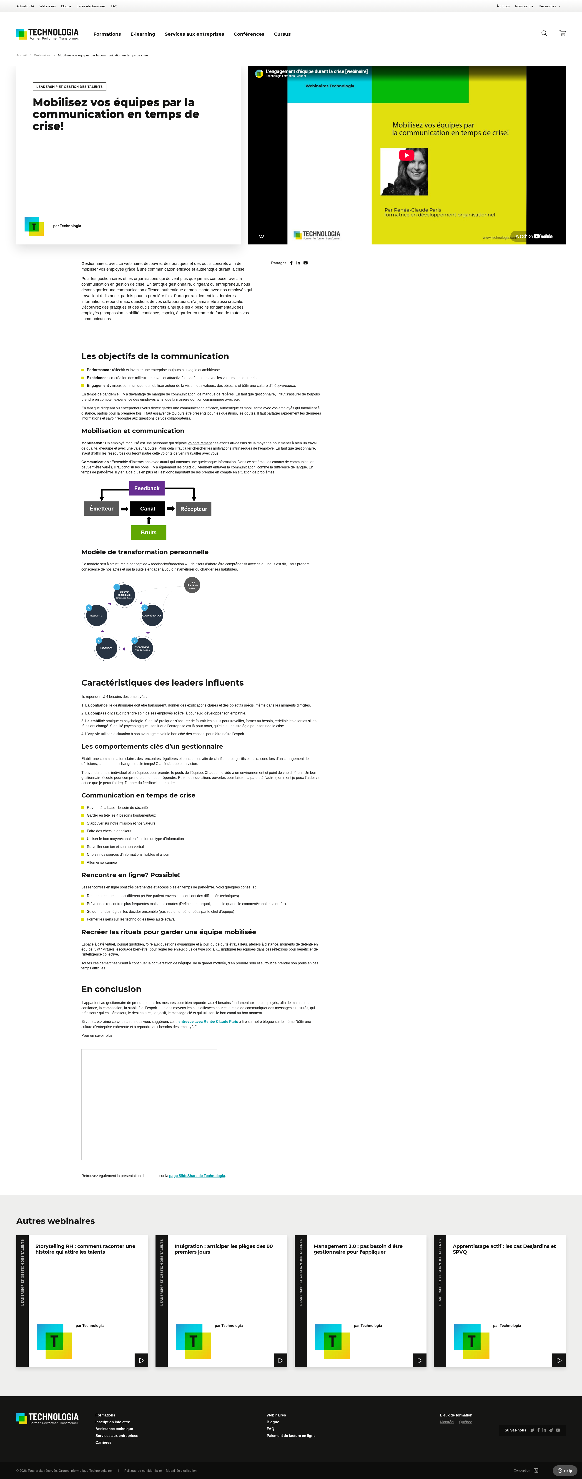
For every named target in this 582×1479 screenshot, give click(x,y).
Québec (465, 1422)
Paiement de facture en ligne (291, 1436)
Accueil (21, 55)
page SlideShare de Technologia (197, 1176)
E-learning (142, 34)
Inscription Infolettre (112, 1422)
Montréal (447, 1422)
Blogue (66, 6)
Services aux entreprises (116, 1436)
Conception (522, 1470)
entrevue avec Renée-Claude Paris (208, 1022)
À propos (503, 6)
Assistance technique (114, 1429)
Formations (105, 1415)
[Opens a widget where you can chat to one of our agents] (564, 1471)
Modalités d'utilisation (181, 1470)
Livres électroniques (91, 6)
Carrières (103, 1442)
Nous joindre (524, 6)
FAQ (114, 6)
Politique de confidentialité (143, 1470)
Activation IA (25, 6)
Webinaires (48, 6)
